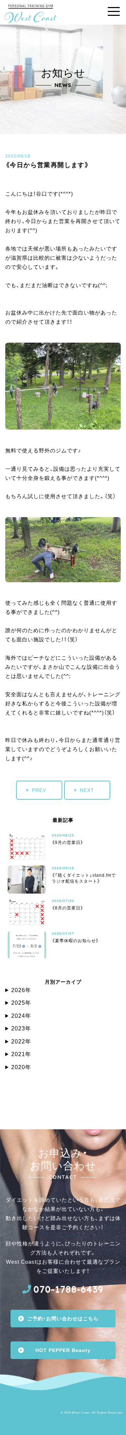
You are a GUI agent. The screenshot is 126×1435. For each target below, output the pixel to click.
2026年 (21, 990)
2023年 (21, 1028)
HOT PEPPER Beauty (63, 1350)
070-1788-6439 (69, 1289)
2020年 (21, 1067)
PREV (39, 790)
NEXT (87, 790)
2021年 (21, 1054)
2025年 (21, 1003)
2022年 (21, 1041)
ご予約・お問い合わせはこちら (63, 1318)
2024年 (21, 1016)
